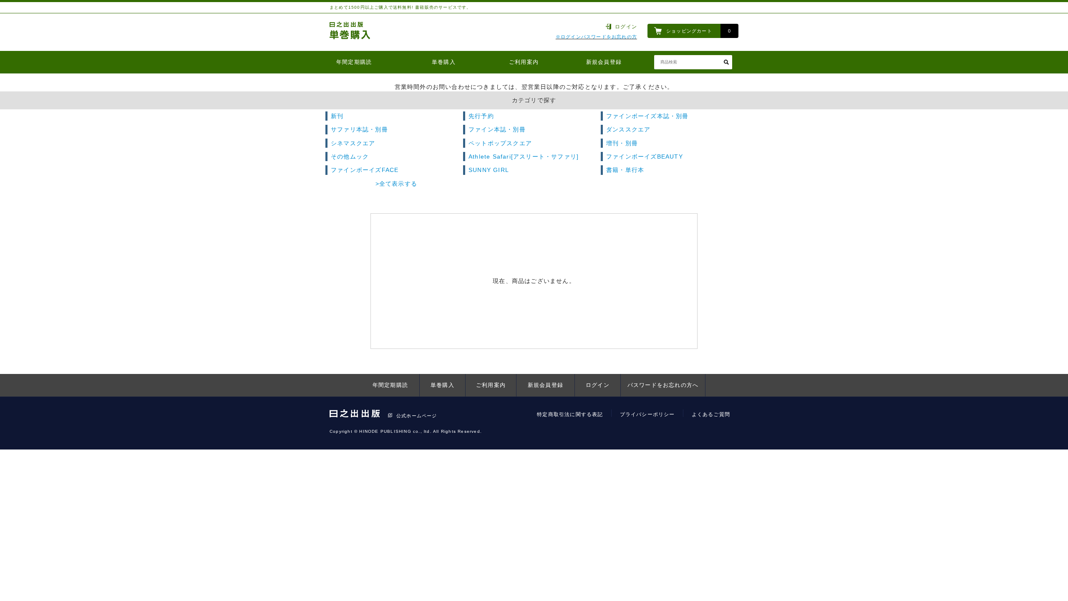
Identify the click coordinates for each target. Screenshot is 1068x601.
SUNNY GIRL (489, 170)
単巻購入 (444, 62)
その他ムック (350, 156)
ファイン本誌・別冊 (497, 129)
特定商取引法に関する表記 (570, 414)
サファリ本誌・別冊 (359, 129)
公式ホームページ (416, 415)
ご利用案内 (524, 62)
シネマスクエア (353, 143)
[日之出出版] (355, 415)
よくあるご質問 (711, 414)
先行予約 (481, 116)
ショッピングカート (689, 30)
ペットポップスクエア (500, 143)
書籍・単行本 (625, 170)
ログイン (626, 27)
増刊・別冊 (622, 143)
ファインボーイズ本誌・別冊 (647, 116)
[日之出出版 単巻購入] (350, 32)
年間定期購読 (354, 62)
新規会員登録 (604, 62)
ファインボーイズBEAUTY (644, 156)
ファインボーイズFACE (364, 170)
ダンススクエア (628, 129)
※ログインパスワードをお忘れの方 (596, 36)
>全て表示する (396, 183)
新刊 (337, 116)
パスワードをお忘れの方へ (662, 385)
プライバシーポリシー (647, 414)
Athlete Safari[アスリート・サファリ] (524, 156)
